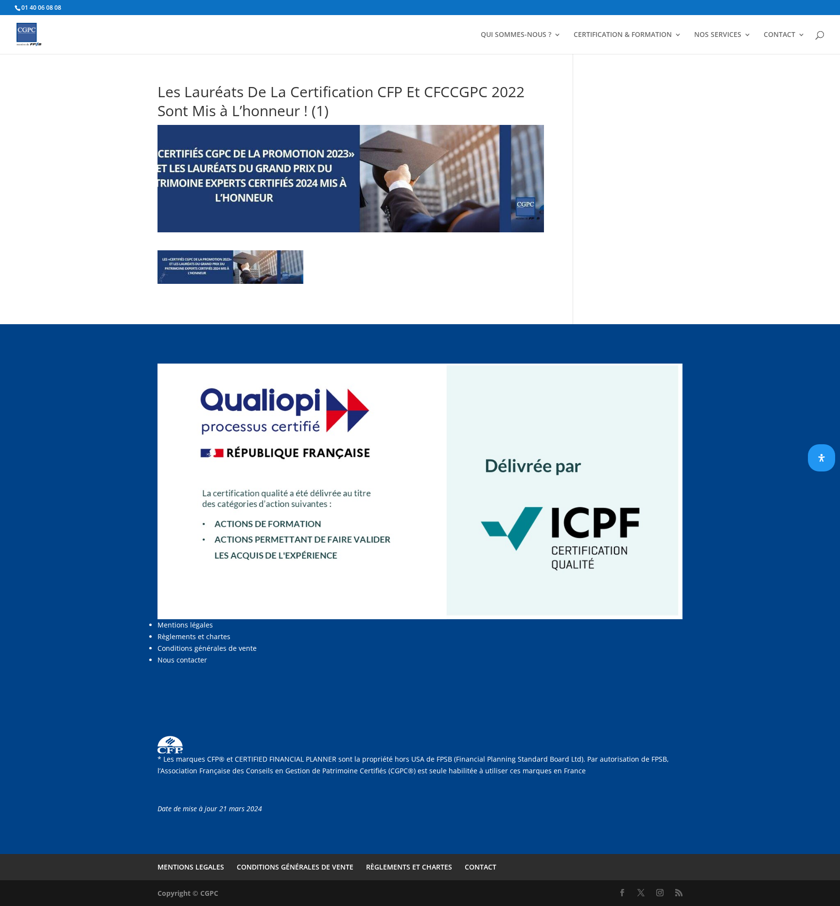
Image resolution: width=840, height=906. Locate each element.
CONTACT (779, 35)
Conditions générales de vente (207, 648)
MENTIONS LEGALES (191, 866)
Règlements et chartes (194, 636)
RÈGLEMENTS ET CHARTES (409, 866)
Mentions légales (185, 624)
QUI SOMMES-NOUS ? (516, 35)
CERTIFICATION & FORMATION (623, 35)
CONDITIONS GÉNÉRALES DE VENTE (295, 866)
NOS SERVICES (717, 35)
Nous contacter (182, 659)
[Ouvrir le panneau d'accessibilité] (821, 457)
